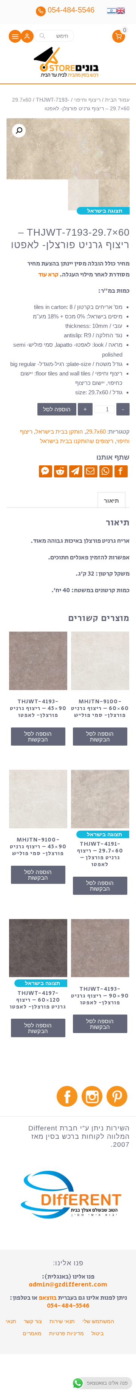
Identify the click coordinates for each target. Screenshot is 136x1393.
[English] (120, 10)
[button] (27, 37)
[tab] (111, 500)
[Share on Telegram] (75, 471)
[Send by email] (90, 471)
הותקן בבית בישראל (59, 431)
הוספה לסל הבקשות (100, 736)
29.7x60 (21, 100)
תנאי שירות (62, 1321)
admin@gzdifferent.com (68, 1284)
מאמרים (32, 1333)
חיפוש (42, 35)
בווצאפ (48, 1297)
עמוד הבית (117, 100)
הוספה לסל (57, 409)
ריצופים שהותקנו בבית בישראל (76, 441)
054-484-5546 (68, 1305)
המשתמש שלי (98, 1321)
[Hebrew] (111, 10)
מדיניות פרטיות (66, 1333)
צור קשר (33, 1321)
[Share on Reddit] (60, 471)
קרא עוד (48, 274)
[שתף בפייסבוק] (121, 471)
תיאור (111, 500)
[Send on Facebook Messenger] (45, 471)
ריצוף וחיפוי (87, 100)
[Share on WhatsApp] (106, 471)
